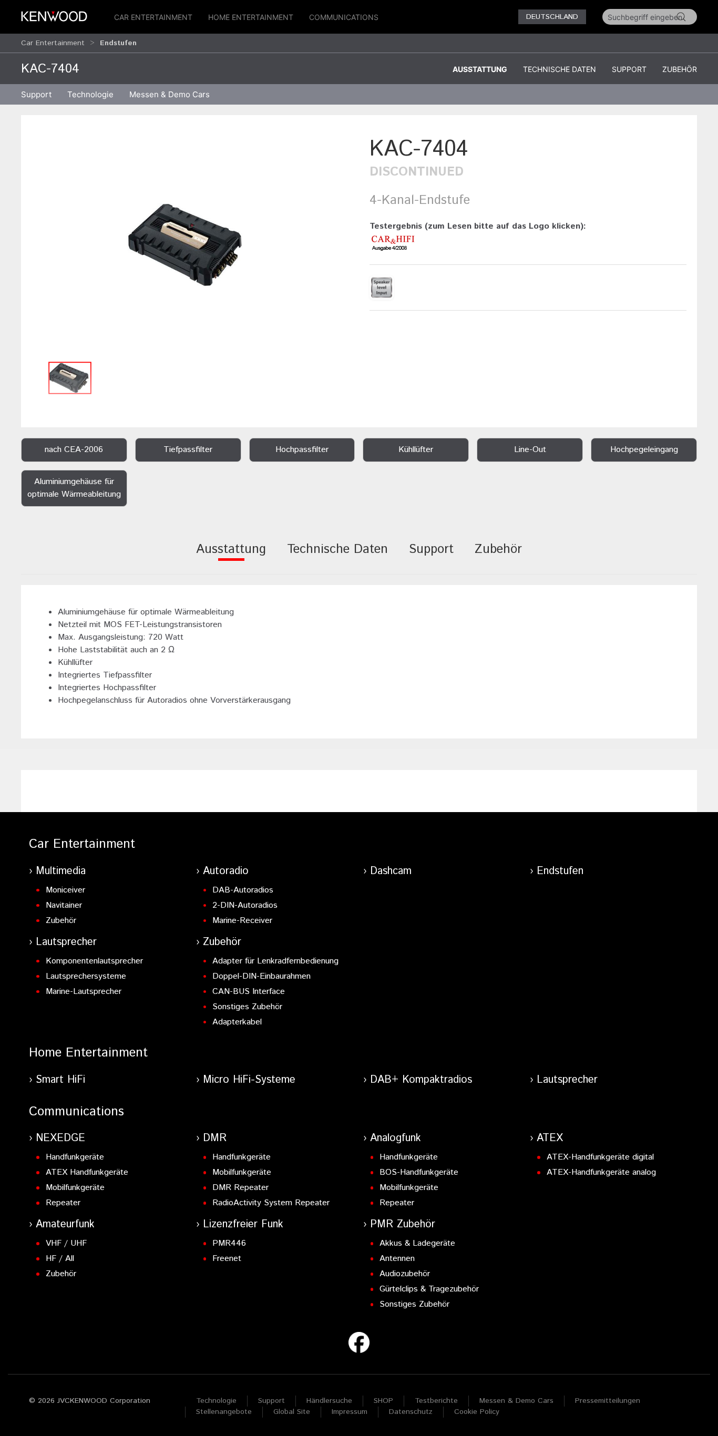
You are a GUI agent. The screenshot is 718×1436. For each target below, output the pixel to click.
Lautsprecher (66, 942)
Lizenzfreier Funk (243, 1224)
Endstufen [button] (118, 43)
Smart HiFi (60, 1080)
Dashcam (391, 871)
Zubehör (679, 69)
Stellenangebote (224, 1412)
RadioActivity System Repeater (271, 1203)
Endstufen (560, 871)
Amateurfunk (65, 1224)
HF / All (60, 1259)
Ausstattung (480, 69)
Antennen (397, 1259)
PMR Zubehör (402, 1224)
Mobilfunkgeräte (75, 1188)
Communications (343, 17)
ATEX (550, 1138)
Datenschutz (411, 1412)
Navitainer (64, 905)
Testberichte (436, 1401)
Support (629, 69)
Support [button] (36, 94)
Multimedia (61, 871)
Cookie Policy (476, 1412)
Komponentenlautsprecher (94, 961)
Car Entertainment (153, 17)
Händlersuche (329, 1401)
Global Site (291, 1412)
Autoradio (226, 871)
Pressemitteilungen (607, 1401)
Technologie (216, 1401)
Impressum (349, 1412)
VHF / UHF (66, 1243)
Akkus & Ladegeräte (417, 1243)
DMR (215, 1138)
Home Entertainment (250, 17)
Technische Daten (559, 69)
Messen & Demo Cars (516, 1401)
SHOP (383, 1401)
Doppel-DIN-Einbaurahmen (261, 976)
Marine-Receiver (242, 921)
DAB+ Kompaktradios (421, 1080)
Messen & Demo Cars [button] (169, 94)
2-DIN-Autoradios (245, 905)
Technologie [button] (90, 94)
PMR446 (229, 1243)
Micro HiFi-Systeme (249, 1080)
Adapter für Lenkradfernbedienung (275, 961)
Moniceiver (65, 890)
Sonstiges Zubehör (247, 1007)
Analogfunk (395, 1138)
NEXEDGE (60, 1138)
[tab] (231, 556)
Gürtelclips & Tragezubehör (429, 1289)
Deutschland (552, 17)
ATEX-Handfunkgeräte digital (600, 1157)
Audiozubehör (404, 1274)
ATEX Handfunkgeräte (87, 1172)
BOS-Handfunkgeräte (418, 1172)
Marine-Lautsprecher (83, 992)
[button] (190, 245)
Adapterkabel (237, 1022)
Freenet (226, 1259)
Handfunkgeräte (75, 1157)
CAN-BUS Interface (248, 992)
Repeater (63, 1203)
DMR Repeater (240, 1188)
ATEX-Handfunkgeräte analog (601, 1172)
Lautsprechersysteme (86, 976)
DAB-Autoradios (242, 890)
